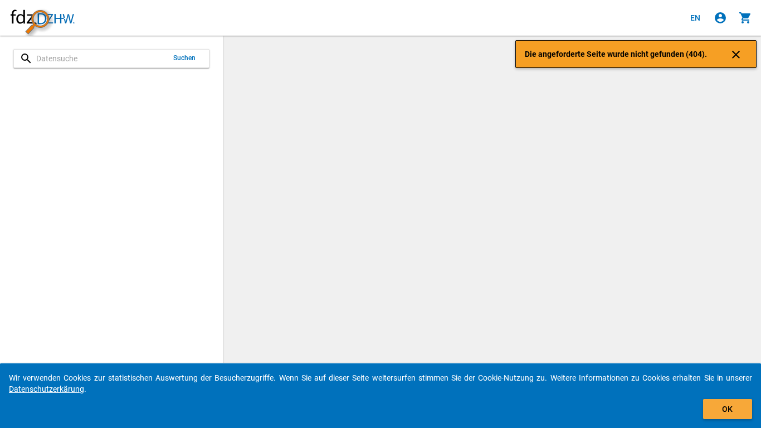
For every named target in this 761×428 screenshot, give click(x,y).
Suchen (184, 58)
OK (727, 409)
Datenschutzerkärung (46, 389)
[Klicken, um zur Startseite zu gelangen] (42, 18)
